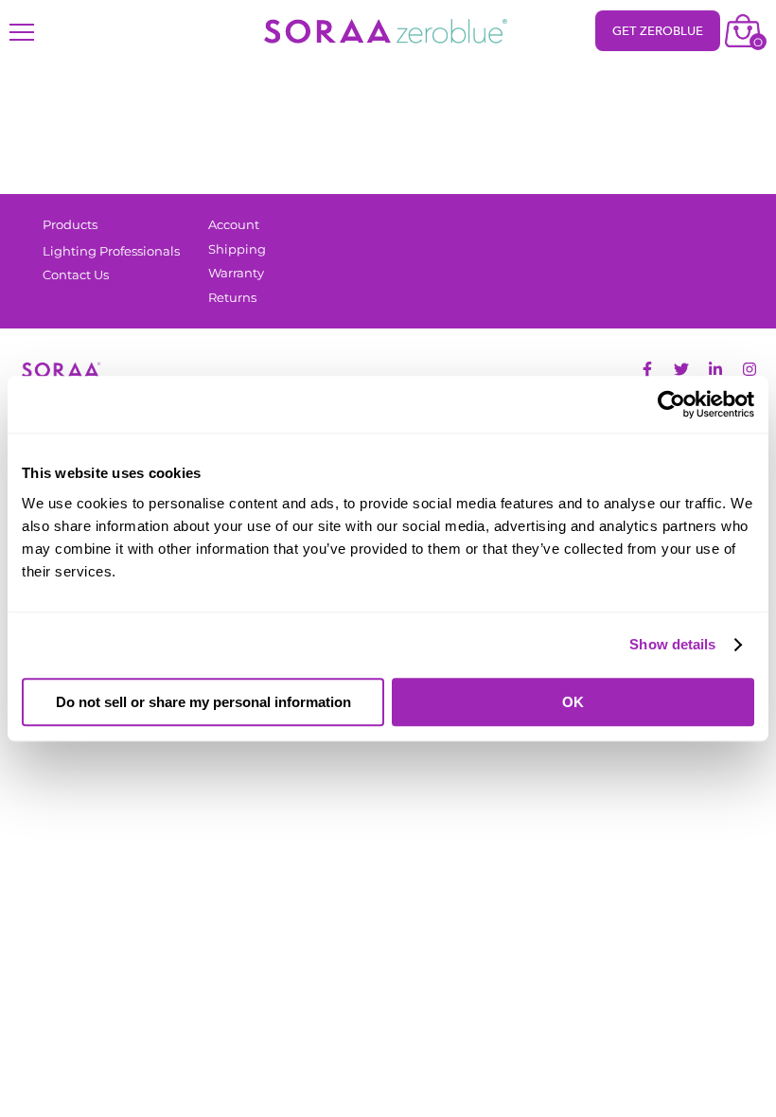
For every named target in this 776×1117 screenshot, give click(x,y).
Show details (672, 644)
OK (573, 702)
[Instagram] (749, 369)
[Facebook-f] (647, 369)
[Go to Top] (748, 1089)
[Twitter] (681, 369)
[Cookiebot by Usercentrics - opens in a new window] (671, 404)
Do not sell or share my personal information (203, 702)
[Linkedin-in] (715, 369)
